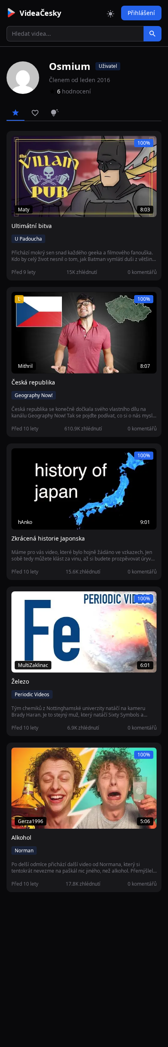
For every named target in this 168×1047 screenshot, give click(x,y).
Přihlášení (141, 13)
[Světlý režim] (110, 13)
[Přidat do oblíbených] (21, 146)
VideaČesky (40, 13)
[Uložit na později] (35, 146)
